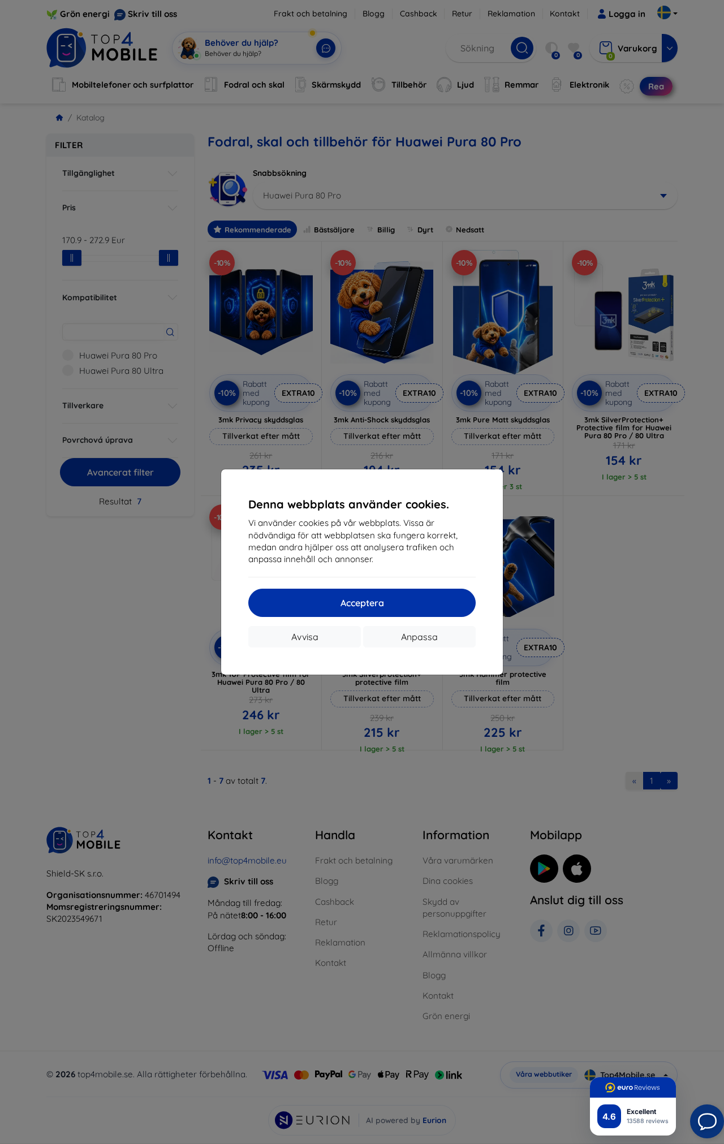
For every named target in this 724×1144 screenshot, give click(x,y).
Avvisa (304, 636)
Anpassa (419, 636)
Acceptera (362, 602)
